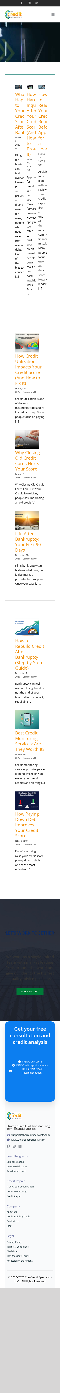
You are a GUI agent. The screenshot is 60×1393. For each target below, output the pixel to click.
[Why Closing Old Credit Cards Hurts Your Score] (27, 439)
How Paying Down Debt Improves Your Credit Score (27, 825)
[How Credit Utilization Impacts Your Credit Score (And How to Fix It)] (27, 342)
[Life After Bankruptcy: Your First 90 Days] (27, 520)
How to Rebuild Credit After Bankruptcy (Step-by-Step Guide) (29, 654)
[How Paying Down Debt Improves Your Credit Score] (27, 801)
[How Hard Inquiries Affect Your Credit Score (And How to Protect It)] (30, 87)
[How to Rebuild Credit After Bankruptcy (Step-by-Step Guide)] (27, 627)
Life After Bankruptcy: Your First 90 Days (28, 542)
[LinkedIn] (37, 3)
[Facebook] (21, 3)
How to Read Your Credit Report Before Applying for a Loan (47, 121)
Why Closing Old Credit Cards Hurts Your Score (27, 461)
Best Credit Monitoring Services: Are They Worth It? (29, 741)
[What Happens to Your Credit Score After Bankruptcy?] (18, 87)
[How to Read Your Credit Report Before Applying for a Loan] (41, 87)
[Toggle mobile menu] (53, 14)
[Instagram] (29, 3)
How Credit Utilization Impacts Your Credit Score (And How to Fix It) (28, 369)
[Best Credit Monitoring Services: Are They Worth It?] (27, 719)
